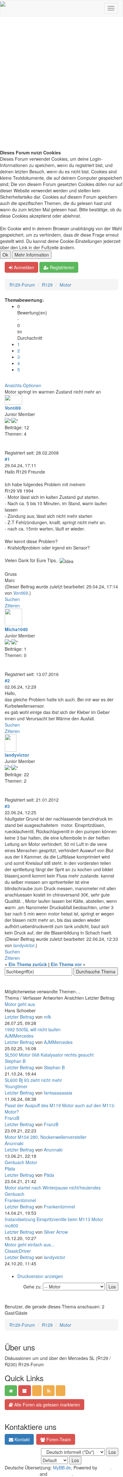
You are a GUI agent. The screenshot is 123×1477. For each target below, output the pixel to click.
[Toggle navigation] (111, 8)
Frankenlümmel (20, 1200)
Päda (10, 1168)
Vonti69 (13, 408)
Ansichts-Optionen (23, 385)
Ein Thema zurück (28, 964)
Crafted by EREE (21, 1474)
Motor (65, 285)
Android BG (60, 1474)
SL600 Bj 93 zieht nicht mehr (33, 1080)
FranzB (12, 1118)
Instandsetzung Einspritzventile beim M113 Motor (54, 1219)
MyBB (104, 1467)
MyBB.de (62, 1467)
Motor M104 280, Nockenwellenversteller (45, 1137)
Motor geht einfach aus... (30, 1244)
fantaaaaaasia (58, 1092)
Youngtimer (16, 1086)
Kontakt (21, 1439)
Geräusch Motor (21, 1162)
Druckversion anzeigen (40, 1276)
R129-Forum (22, 285)
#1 (7, 459)
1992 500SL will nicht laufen (33, 1029)
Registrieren (61, 267)
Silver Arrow (56, 1232)
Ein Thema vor (66, 964)
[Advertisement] (61, 84)
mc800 (11, 1225)
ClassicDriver (18, 1251)
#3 (7, 806)
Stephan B (15, 1061)
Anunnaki (14, 1143)
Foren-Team (58, 1439)
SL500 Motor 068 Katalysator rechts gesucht (49, 1055)
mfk (47, 1017)
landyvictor (17, 755)
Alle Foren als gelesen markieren (46, 1404)
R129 (47, 285)
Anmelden (23, 267)
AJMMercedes (19, 1036)
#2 (7, 680)
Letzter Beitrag (19, 1017)
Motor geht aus (20, 1004)
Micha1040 (16, 629)
